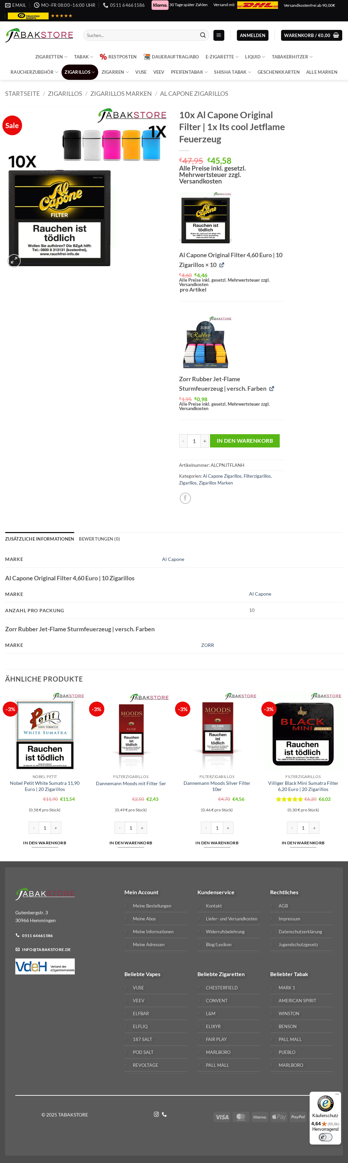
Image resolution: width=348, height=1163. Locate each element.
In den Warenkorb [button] (44, 843)
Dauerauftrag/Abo (175, 56)
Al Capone (173, 559)
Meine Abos (144, 918)
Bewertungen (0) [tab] (99, 539)
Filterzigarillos (257, 476)
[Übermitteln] (203, 35)
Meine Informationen (153, 931)
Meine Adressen (148, 944)
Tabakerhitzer (290, 56)
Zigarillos (77, 72)
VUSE (140, 72)
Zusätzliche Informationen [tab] (39, 539)
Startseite (22, 93)
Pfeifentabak (187, 72)
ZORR (207, 645)
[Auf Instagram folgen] (156, 1114)
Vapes (153, 974)
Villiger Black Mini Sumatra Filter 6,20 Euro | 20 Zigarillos (303, 786)
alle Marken (321, 72)
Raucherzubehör (32, 72)
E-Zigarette (220, 56)
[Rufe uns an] (164, 1114)
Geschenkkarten (279, 72)
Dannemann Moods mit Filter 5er (131, 783)
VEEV (158, 72)
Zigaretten (49, 56)
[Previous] (5, 776)
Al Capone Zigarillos (194, 93)
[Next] (342, 776)
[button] (218, 35)
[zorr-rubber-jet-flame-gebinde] (205, 342)
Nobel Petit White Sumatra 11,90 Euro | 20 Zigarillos (45, 786)
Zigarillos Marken (121, 93)
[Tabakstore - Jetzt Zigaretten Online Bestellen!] (39, 35)
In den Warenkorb (245, 441)
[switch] (325, 1137)
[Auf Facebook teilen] (185, 498)
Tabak (81, 56)
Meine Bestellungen (152, 906)
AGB (283, 906)
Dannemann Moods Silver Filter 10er (217, 786)
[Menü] (337, 1096)
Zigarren (113, 72)
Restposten (122, 56)
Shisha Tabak (230, 72)
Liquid (253, 56)
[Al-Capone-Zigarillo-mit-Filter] (205, 218)
